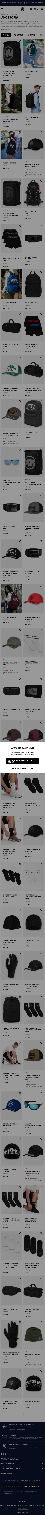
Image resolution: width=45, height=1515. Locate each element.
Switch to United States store (20, 761)
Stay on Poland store (22, 768)
